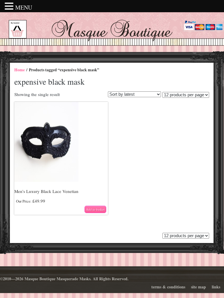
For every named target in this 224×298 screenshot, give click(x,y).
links (216, 287)
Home (19, 70)
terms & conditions (168, 287)
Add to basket (95, 209)
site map (198, 287)
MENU (23, 7)
